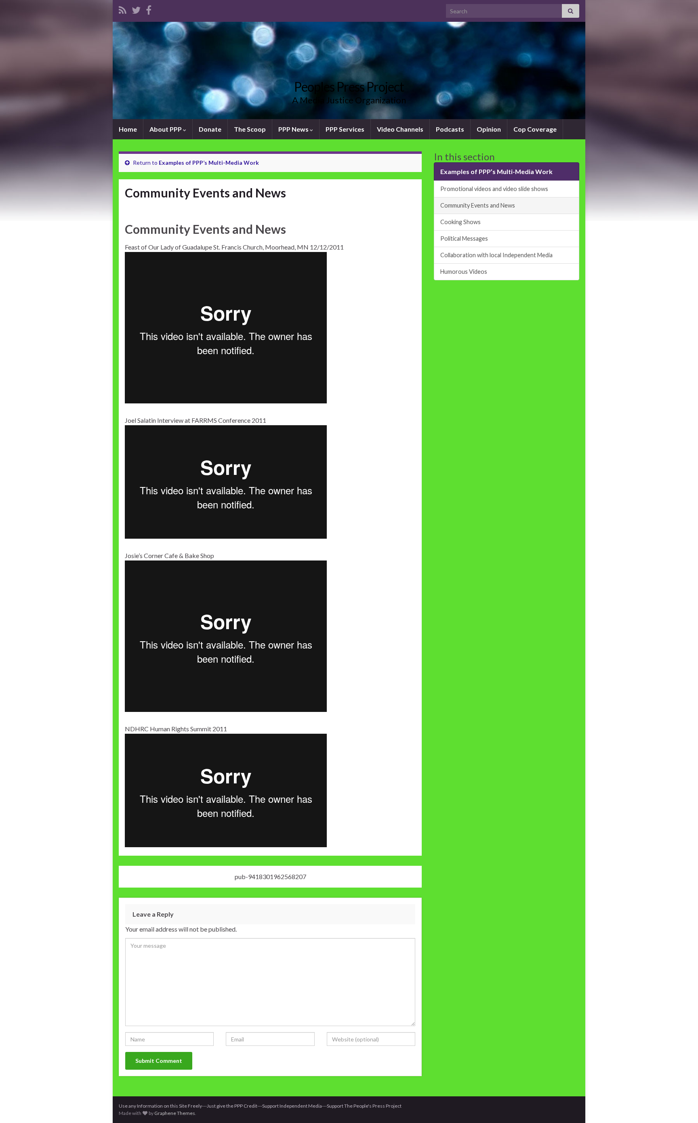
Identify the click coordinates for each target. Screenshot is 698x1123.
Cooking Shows (460, 221)
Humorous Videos (463, 271)
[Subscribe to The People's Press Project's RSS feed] (122, 9)
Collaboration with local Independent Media (496, 255)
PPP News (294, 129)
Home (128, 129)
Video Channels (400, 129)
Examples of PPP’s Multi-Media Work (209, 162)
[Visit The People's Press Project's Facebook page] (148, 9)
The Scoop (250, 129)
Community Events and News (477, 205)
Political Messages (464, 238)
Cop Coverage (535, 129)
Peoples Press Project (349, 86)
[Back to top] (680, 1105)
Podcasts (450, 129)
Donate (210, 129)
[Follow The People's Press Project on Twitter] (136, 9)
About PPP (166, 129)
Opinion (489, 129)
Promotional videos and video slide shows (494, 188)
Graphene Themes (174, 1113)
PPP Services (345, 129)
